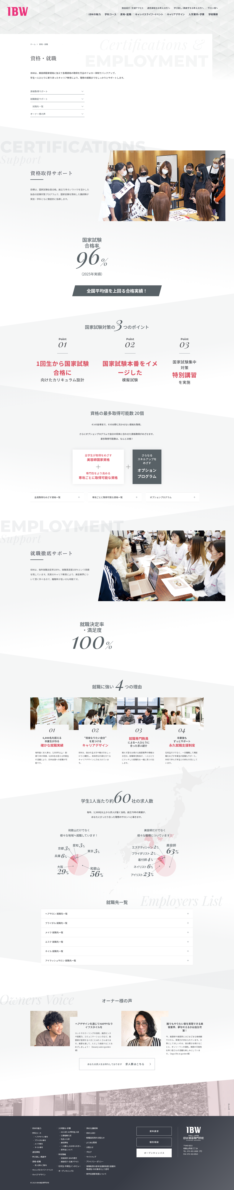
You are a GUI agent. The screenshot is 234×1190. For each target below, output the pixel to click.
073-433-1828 (192, 1151)
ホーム (33, 44)
